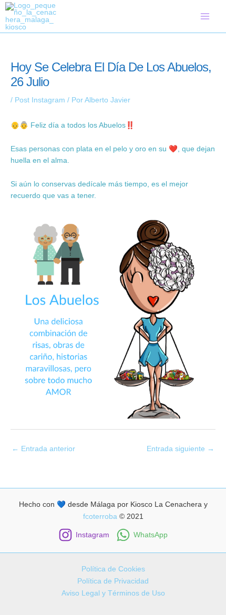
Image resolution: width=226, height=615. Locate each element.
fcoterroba (100, 516)
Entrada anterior (43, 449)
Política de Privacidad (113, 581)
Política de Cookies (113, 569)
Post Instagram (40, 100)
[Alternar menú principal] (205, 16)
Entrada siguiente (180, 449)
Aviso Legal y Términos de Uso (113, 593)
